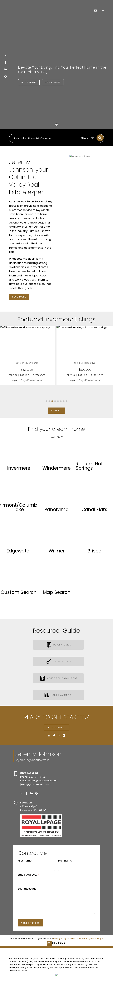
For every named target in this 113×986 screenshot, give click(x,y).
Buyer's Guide (62, 644)
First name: (25, 860)
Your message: (27, 888)
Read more (19, 296)
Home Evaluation (62, 695)
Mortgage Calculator (62, 678)
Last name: (65, 860)
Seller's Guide (62, 661)
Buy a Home (28, 82)
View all (56, 410)
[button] (5, 55)
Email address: (27, 874)
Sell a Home (52, 82)
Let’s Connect (56, 727)
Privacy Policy (59, 938)
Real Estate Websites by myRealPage (85, 938)
